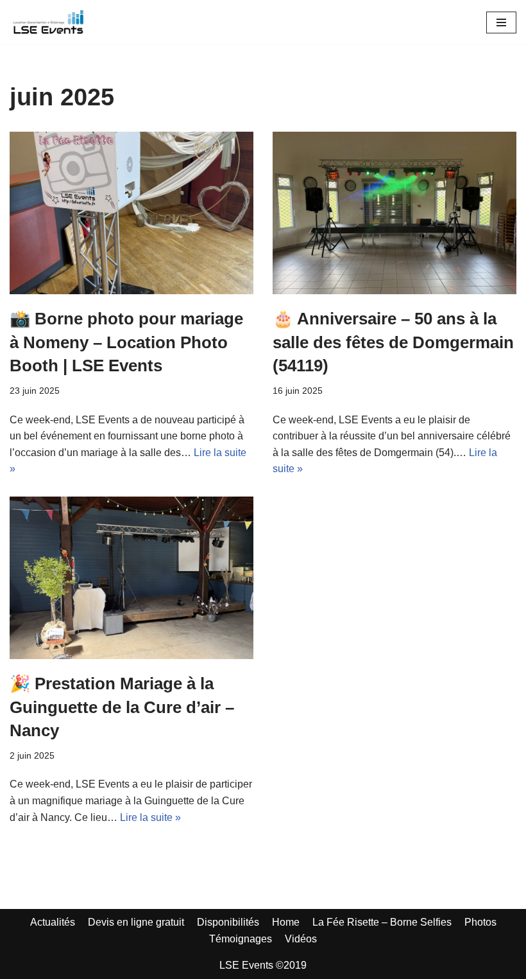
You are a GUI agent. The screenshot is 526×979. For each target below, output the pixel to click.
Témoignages (240, 938)
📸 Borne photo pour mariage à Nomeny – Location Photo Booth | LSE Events (126, 342)
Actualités (52, 922)
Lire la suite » (150, 817)
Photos (480, 922)
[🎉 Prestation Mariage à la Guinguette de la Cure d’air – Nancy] (131, 578)
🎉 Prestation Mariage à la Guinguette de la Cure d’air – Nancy (122, 707)
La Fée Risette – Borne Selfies (382, 922)
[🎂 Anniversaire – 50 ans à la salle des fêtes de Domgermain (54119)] (394, 213)
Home (286, 922)
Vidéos (301, 938)
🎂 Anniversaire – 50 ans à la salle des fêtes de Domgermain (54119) (393, 342)
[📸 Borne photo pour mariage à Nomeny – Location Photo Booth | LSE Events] (131, 213)
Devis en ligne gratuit (136, 922)
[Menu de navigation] (501, 22)
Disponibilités (228, 922)
